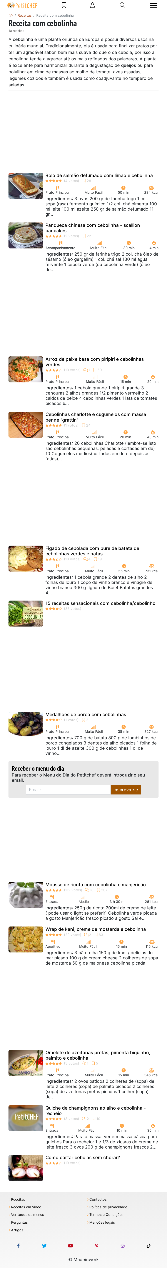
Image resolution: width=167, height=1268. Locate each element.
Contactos (98, 1199)
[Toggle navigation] (153, 5)
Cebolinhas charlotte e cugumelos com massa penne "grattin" (95, 417)
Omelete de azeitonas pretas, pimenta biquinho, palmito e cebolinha (97, 1055)
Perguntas (19, 1222)
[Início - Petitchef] (10, 15)
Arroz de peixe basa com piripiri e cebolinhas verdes (94, 361)
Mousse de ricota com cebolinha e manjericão (95, 884)
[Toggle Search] (123, 5)
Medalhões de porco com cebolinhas (85, 714)
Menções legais (102, 1222)
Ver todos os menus (27, 1215)
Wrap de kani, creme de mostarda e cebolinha (95, 929)
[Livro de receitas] (64, 5)
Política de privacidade (108, 1207)
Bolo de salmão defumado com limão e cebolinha (99, 175)
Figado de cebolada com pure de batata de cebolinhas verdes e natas (92, 551)
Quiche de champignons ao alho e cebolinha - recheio (95, 1110)
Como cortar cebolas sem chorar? (82, 1157)
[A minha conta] (93, 5)
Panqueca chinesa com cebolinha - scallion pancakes (92, 227)
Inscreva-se (126, 789)
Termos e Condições (106, 1215)
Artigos (17, 1230)
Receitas (18, 1199)
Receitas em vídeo (26, 1207)
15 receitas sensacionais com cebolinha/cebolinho (100, 603)
